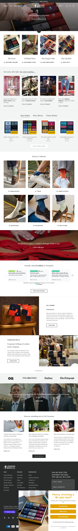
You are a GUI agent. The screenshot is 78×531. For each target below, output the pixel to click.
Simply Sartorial (14, 191)
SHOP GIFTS (66, 62)
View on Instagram (9, 105)
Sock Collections (8, 475)
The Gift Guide (7, 480)
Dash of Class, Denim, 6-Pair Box (11, 138)
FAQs (30, 475)
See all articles (39, 456)
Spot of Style (63, 225)
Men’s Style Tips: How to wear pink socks (64, 434)
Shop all (6, 5)
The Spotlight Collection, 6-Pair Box (67, 138)
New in (20, 5)
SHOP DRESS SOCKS (30, 62)
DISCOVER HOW (39, 247)
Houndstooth (39, 225)
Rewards (19, 485)
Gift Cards (6, 490)
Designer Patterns (8, 485)
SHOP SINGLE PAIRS (48, 62)
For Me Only (63, 506)
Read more (7, 451)
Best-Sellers (25, 115)
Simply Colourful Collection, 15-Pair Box (30, 138)
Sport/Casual (14, 225)
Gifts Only (63, 511)
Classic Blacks (51, 115)
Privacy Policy (32, 487)
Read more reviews (39, 290)
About (25, 5)
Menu (10, 5)
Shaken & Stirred (63, 191)
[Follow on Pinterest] (17, 518)
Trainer (39, 191)
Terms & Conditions (34, 490)
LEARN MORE (13, 361)
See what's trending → (28, 72)
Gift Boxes (6, 487)
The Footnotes (21, 487)
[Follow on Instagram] (13, 518)
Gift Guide (19, 475)
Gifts (15, 5)
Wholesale (31, 482)
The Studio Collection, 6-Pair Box (48, 138)
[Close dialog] (76, 492)
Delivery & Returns (34, 477)
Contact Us (32, 480)
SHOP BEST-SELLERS (10, 21)
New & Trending (8, 477)
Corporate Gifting (33, 485)
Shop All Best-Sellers (39, 146)
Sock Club (19, 477)
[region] (39, 17)
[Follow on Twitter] (9, 518)
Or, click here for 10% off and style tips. (63, 522)
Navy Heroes (38, 115)
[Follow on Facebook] (4, 518)
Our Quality (20, 482)
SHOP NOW (52, 325)
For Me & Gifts (63, 517)
